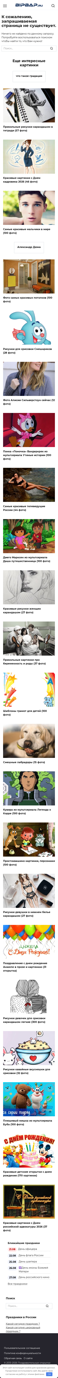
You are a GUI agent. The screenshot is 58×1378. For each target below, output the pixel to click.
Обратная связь (13, 1358)
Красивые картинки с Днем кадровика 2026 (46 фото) (21, 179)
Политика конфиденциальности (22, 1353)
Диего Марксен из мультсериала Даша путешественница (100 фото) (26, 559)
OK (49, 1374)
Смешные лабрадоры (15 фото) (24, 762)
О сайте (28, 1358)
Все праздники (17, 1283)
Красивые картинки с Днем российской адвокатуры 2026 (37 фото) (25, 1226)
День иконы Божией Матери (33, 1269)
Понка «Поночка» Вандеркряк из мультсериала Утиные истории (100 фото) (27, 455)
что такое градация (29, 76)
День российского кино (34, 1277)
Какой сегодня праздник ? (23, 1323)
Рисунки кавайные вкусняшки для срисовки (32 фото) (26, 1071)
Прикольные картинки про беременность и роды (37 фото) (24, 661)
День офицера (27, 1249)
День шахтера (28, 1261)
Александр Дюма (29, 247)
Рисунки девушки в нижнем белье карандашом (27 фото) (26, 914)
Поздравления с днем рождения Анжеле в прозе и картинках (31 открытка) (25, 967)
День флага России (31, 1255)
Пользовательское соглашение (22, 1348)
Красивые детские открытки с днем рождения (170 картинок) (27, 1173)
